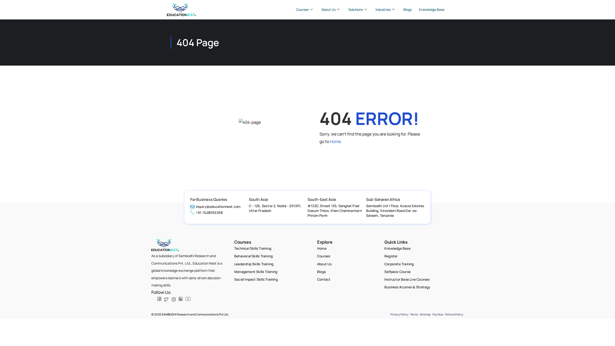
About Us (328, 9)
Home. (336, 141)
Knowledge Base (431, 9)
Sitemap (425, 314)
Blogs (407, 9)
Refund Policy (454, 314)
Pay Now (437, 314)
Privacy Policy (399, 314)
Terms (414, 314)
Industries (383, 9)
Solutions (355, 9)
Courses (302, 9)
